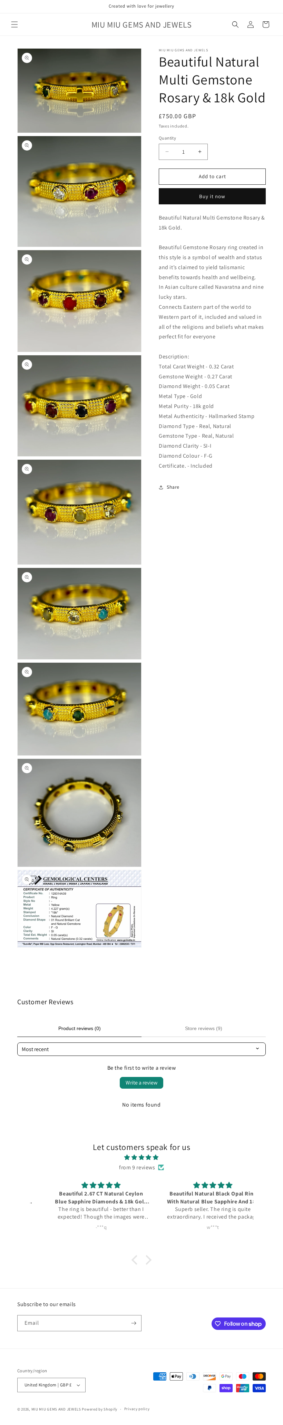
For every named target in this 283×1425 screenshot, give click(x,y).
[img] (141, 1157)
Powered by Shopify (99, 1409)
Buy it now (212, 196)
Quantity (167, 138)
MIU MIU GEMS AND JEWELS (56, 1409)
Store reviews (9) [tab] (203, 1028)
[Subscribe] (133, 1323)
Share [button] (173, 487)
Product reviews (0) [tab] (79, 1028)
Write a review (141, 1082)
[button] (14, 24)
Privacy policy (137, 1408)
